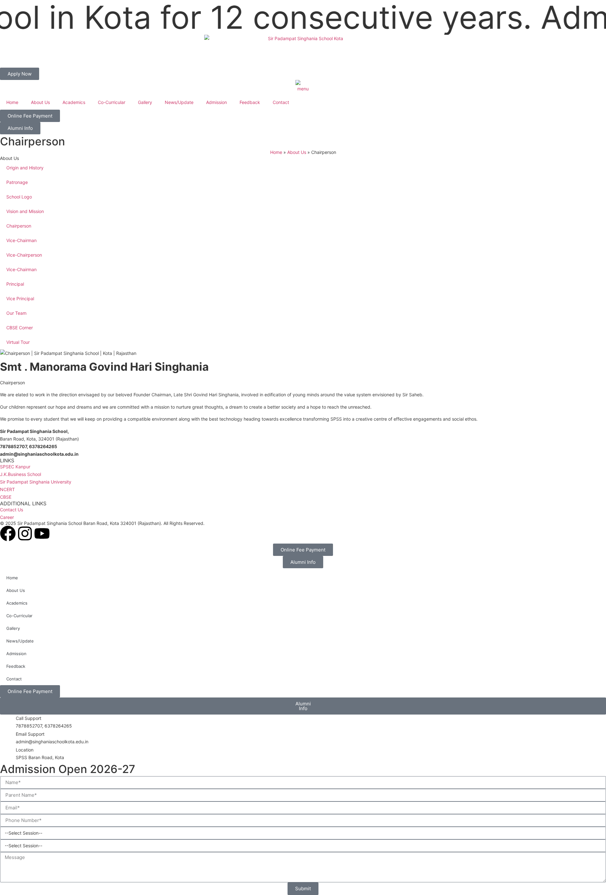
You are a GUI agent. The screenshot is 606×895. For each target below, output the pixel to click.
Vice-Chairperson (24, 255)
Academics (73, 102)
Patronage (17, 182)
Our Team (16, 313)
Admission (216, 102)
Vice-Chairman (21, 240)
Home (12, 102)
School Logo (19, 196)
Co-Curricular (111, 102)
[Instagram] (25, 533)
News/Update (179, 102)
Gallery (145, 102)
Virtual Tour (18, 342)
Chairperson (18, 225)
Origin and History (25, 167)
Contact (281, 102)
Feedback (250, 102)
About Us (40, 102)
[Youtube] (42, 533)
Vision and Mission (25, 211)
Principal (15, 284)
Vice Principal (20, 298)
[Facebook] (8, 533)
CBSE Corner (19, 327)
